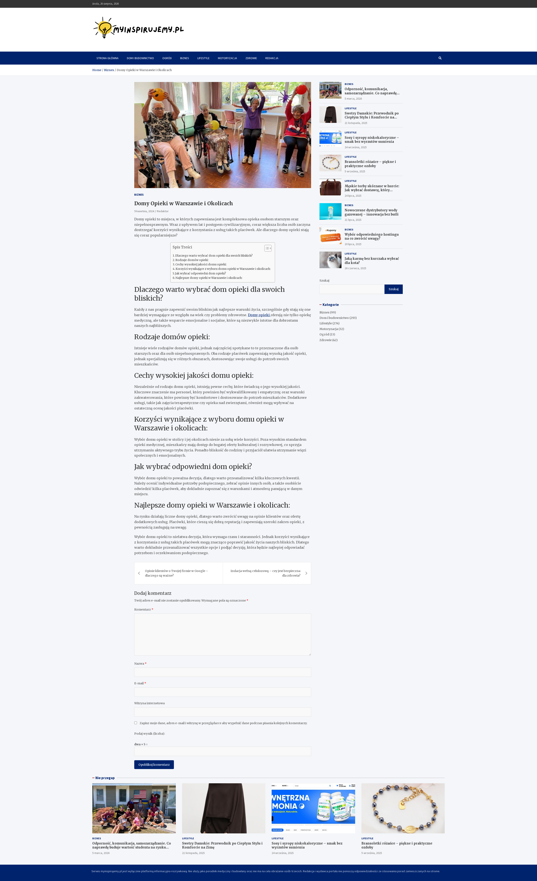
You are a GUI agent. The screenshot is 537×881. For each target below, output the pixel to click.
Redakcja (271, 58)
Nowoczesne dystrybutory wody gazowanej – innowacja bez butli (372, 212)
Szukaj (324, 280)
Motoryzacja (227, 58)
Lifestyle (203, 58)
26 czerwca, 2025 (355, 268)
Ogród (167, 58)
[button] (266, 249)
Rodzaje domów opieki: (192, 260)
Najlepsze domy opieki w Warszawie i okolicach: (209, 278)
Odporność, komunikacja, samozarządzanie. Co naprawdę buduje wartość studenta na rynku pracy (373, 95)
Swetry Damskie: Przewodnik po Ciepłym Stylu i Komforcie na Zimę (372, 117)
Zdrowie (251, 58)
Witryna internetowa (149, 703)
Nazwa (140, 663)
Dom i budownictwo (140, 58)
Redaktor (163, 211)
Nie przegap (105, 778)
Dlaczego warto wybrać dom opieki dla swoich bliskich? (214, 255)
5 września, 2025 (355, 171)
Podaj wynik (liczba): (149, 733)
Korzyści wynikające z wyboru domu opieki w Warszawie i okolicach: (223, 269)
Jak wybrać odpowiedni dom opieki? (200, 273)
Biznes (184, 58)
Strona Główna (107, 58)
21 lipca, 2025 (353, 220)
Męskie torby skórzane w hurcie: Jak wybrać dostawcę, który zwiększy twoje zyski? (372, 190)
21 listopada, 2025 (356, 123)
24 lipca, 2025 (353, 196)
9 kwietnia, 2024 (144, 211)
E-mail (140, 683)
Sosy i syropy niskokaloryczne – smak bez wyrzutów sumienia (372, 140)
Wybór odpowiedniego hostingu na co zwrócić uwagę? (372, 237)
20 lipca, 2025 (353, 244)
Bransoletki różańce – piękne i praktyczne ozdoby (370, 164)
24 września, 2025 (356, 147)
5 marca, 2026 (353, 99)
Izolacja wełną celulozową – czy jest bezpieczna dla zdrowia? (265, 573)
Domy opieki (259, 315)
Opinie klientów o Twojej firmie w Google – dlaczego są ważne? (176, 573)
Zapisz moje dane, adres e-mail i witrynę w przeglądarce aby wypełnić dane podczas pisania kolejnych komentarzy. (223, 723)
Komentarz (143, 609)
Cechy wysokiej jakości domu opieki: (201, 264)
